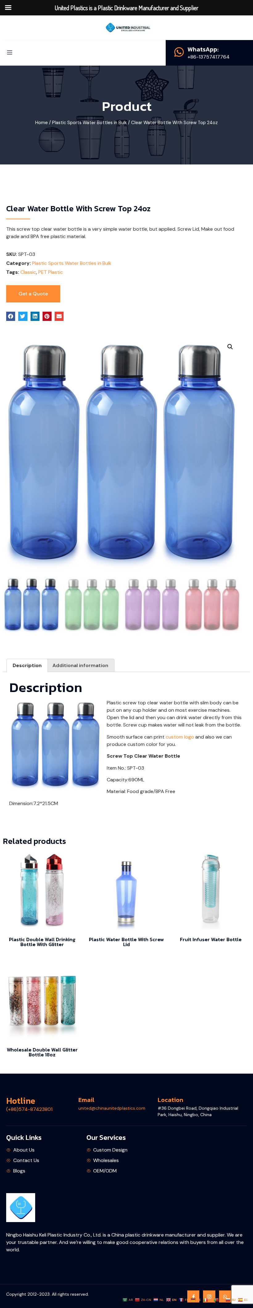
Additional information (80, 665)
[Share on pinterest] (47, 316)
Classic (28, 272)
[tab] (27, 665)
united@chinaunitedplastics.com (111, 1108)
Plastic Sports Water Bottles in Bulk (89, 122)
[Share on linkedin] (35, 316)
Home (41, 122)
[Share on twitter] (22, 316)
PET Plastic (50, 272)
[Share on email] (59, 316)
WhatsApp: (203, 49)
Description (27, 665)
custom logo (180, 737)
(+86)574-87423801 (29, 1109)
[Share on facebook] (10, 316)
